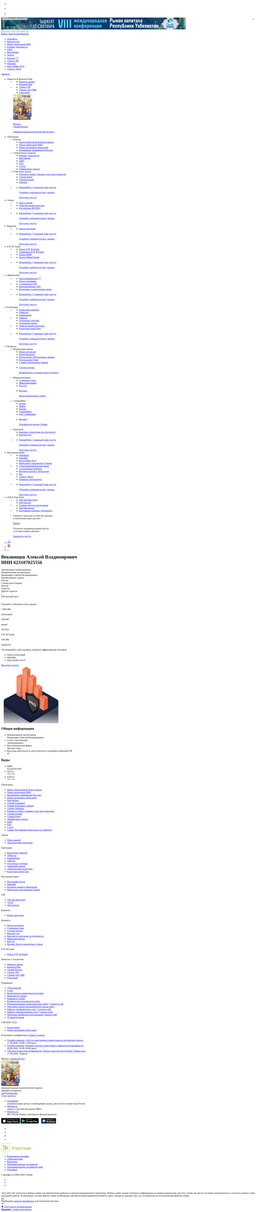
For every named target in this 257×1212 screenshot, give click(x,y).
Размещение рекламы (18, 1156)
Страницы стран (27, 380)
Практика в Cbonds (17, 996)
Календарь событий (29, 310)
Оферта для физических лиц (21, 1009)
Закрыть (5, 74)
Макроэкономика (28, 383)
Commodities (25, 411)
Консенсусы (13, 41)
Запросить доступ (22, 536)
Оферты (23, 318)
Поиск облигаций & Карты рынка (36, 142)
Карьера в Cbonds (16, 998)
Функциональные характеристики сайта (27, 1004)
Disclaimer (12, 1169)
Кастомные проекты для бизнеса (35, 510)
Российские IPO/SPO (29, 208)
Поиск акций (25, 203)
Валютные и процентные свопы (35, 289)
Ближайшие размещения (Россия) (36, 150)
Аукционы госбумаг (29, 320)
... (8, 549)
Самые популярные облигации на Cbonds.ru (29, 830)
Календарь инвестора (30, 328)
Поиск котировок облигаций (33, 147)
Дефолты (23, 312)
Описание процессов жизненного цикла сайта (30, 1006)
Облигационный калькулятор (34, 466)
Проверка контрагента (30, 479)
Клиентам (12, 1161)
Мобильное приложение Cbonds (35, 463)
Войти (4, 34)
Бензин (22, 409)
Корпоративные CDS (30, 286)
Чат (21, 474)
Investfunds (12, 1101)
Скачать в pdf (56, 1004)
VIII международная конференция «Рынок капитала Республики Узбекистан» (46, 1051)
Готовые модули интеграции (33, 505)
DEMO (16, 523)
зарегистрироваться (24, 1201)
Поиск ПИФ (25, 254)
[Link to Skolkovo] (16, 1151)
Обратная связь (15, 1159)
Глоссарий (24, 92)
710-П (10, 902)
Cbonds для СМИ (27, 90)
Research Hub (25, 84)
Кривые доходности (17, 47)
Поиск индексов (27, 351)
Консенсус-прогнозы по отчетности (37, 432)
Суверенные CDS (28, 284)
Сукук (22, 166)
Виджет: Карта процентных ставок (25, 944)
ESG (21, 163)
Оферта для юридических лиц (22, 1012)
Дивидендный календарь (31, 205)
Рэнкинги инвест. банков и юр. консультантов (42, 174)
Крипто (13, 58)
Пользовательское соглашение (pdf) (25, 1167)
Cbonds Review (14, 969)
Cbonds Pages (25, 177)
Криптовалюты (27, 354)
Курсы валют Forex (29, 360)
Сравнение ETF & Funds (31, 252)
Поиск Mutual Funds (29, 257)
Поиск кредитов (27, 228)
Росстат (23, 385)
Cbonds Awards (26, 179)
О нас (10, 990)
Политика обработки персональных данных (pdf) (32, 1014)
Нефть (22, 406)
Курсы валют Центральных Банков (37, 357)
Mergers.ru (12, 1106)
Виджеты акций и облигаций (34, 471)
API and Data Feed (28, 500)
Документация (26, 508)
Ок (2, 1198)
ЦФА (9, 49)
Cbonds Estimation (16, 803)
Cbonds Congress (36, 1035)
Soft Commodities (27, 414)
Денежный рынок (28, 323)
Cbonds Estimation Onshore (20, 806)
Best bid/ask (13, 52)
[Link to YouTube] (8, 1132)
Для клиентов (14, 988)
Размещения (25, 315)
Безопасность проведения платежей (25, 993)
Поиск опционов (27, 281)
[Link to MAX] (8, 1139)
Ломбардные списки (29, 169)
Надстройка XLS (15, 66)
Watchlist (11, 63)
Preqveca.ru (12, 1111)
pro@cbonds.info (9, 1093)
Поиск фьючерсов (30, 278)
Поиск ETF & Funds (29, 249)
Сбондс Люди (14, 69)
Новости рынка (27, 81)
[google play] (30, 1122)
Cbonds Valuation (15, 808)
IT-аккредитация (15, 1017)
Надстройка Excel (16, 881)
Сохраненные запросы (30, 468)
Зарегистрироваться (18, 34)
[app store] (10, 1122)
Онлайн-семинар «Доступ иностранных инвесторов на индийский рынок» (45, 1040)
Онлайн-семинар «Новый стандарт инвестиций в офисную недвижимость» (45, 1045)
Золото (10, 55)
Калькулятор (13, 1027)
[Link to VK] (8, 1135)
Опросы (23, 182)
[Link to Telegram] (8, 1128)
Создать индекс (15, 930)
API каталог (25, 502)
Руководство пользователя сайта (23, 1001)
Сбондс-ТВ (13, 61)
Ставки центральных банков (33, 362)
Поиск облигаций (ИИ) (19, 44)
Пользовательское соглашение (22, 1164)
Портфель (12, 39)
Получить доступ (10, 665)
